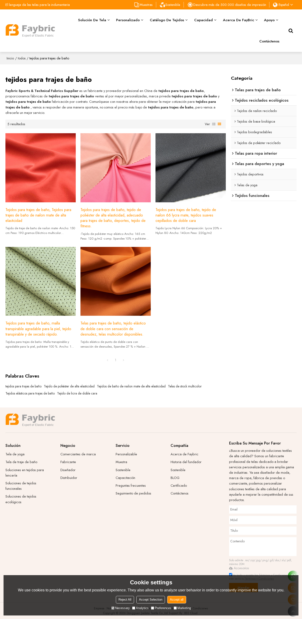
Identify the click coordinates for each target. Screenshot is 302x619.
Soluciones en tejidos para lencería (24, 472)
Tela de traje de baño (21, 461)
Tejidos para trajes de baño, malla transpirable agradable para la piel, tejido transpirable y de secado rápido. (38, 328)
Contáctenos (269, 41)
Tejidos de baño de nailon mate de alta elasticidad (131, 386)
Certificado (179, 485)
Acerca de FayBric (238, 20)
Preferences (163, 608)
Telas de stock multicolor (185, 386)
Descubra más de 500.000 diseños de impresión (229, 4)
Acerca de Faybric (184, 454)
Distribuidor (68, 477)
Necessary (122, 608)
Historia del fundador (186, 461)
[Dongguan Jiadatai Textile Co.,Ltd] (30, 31)
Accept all (177, 599)
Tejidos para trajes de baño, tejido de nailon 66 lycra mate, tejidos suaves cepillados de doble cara (185, 215)
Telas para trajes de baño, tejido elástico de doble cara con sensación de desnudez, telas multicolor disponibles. (113, 328)
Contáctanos (180, 493)
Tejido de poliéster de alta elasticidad (69, 386)
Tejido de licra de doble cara (77, 393)
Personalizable (126, 454)
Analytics (142, 608)
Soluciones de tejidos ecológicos (20, 499)
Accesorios (241, 568)
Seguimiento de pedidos (133, 493)
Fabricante (68, 461)
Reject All (124, 599)
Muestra (121, 461)
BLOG (175, 477)
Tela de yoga (15, 454)
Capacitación (125, 477)
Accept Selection (150, 599)
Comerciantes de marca (78, 454)
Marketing (184, 608)
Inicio (10, 58)
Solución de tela (92, 20)
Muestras (146, 4)
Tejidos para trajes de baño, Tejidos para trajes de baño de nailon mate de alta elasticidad (38, 215)
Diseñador (68, 469)
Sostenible (172, 4)
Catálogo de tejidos (167, 20)
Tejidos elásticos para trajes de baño (30, 393)
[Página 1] (107, 360)
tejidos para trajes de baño (23, 386)
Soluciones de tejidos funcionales (20, 486)
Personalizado (128, 20)
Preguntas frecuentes (131, 485)
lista (214, 124)
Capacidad (203, 20)
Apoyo (269, 20)
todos (21, 58)
